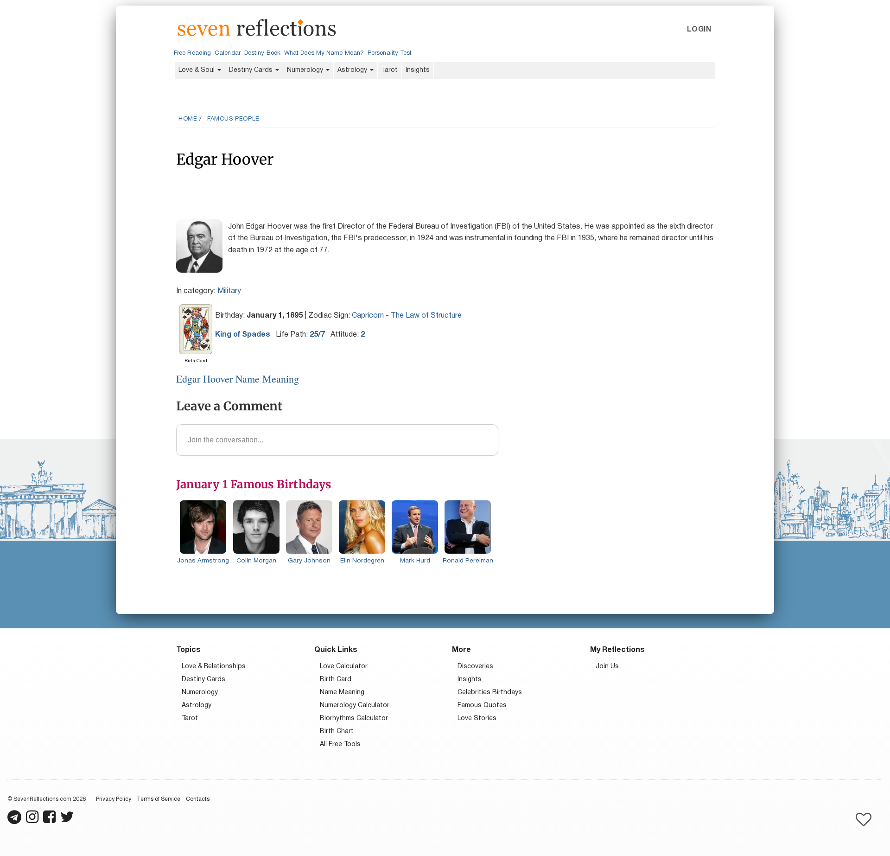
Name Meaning (342, 693)
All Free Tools (340, 744)
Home (187, 119)
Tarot (389, 70)
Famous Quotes (482, 706)
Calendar (228, 53)
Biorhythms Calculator (354, 718)
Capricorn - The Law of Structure (407, 316)
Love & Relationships (214, 667)
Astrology (353, 70)
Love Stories (477, 718)
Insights (418, 70)
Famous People (233, 119)
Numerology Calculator (354, 706)
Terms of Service (158, 799)
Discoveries (475, 667)
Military (229, 291)
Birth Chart (337, 731)
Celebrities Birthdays (490, 693)
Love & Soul (197, 70)
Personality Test (390, 53)
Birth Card (335, 680)
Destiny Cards (251, 70)
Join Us (607, 667)
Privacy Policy (113, 799)
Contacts (198, 799)
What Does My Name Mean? (324, 53)
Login (699, 29)
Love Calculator (344, 667)
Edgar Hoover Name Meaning (237, 378)
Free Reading (192, 53)
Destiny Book (262, 53)
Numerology (306, 70)
